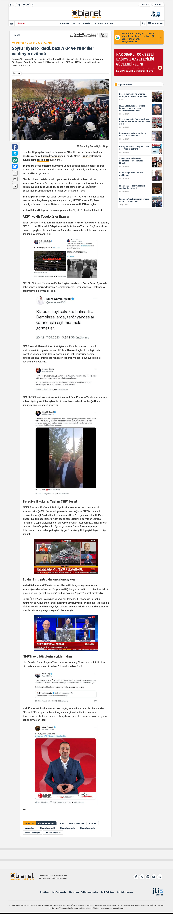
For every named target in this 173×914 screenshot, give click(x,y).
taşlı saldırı (43, 159)
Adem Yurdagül (58, 708)
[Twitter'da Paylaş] (15, 153)
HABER (17, 35)
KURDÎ (158, 4)
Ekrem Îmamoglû (47, 828)
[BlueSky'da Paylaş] (15, 166)
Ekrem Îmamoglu (87, 828)
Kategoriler (157, 23)
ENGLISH (145, 4)
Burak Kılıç (70, 662)
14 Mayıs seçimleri (53, 832)
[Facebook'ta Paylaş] (15, 147)
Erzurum (86, 155)
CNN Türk (45, 511)
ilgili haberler (125, 84)
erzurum (92, 823)
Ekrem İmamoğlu (51, 155)
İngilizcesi (91, 146)
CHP (81, 204)
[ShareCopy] (15, 173)
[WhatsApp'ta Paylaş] (15, 160)
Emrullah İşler (56, 346)
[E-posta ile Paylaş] (15, 179)
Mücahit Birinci (50, 397)
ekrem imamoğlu (76, 823)
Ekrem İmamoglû (32, 832)
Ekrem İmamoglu (67, 828)
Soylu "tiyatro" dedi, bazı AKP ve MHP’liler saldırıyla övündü (53, 50)
